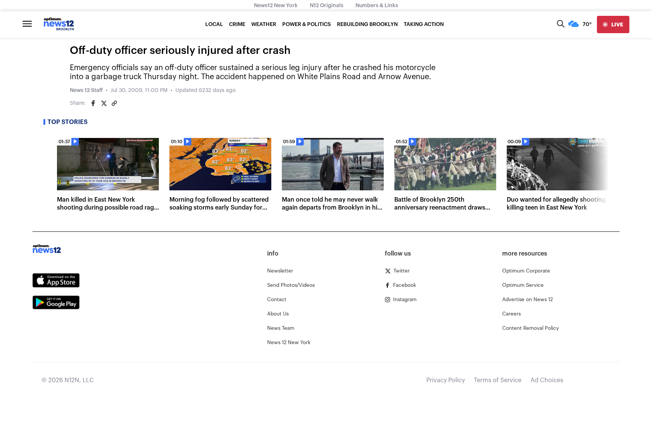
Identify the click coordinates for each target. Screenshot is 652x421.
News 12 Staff (86, 90)
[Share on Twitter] (104, 103)
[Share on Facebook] (93, 103)
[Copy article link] (114, 103)
